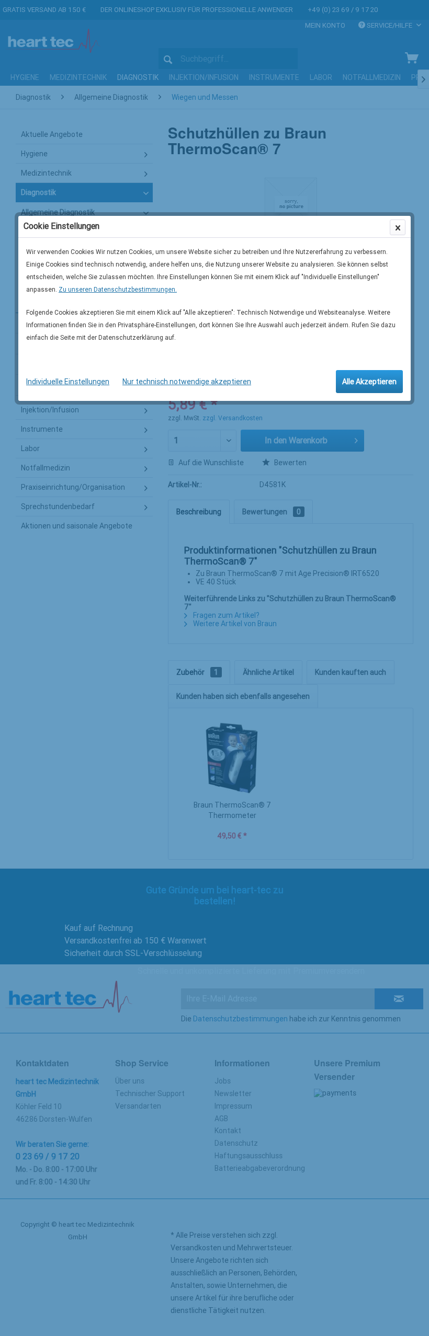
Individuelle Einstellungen (67, 381)
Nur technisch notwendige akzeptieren (186, 381)
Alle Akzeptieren (369, 381)
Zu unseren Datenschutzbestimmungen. (118, 289)
